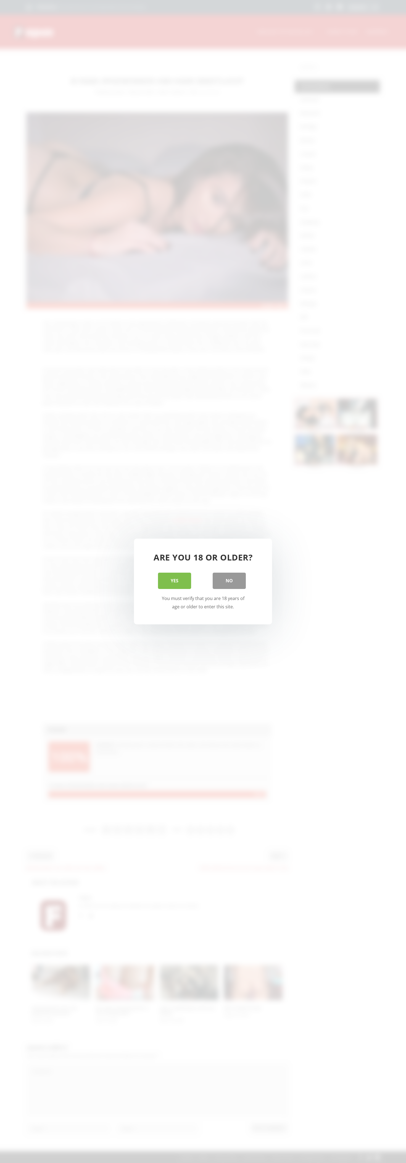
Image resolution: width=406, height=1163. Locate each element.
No (229, 581)
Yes (174, 581)
